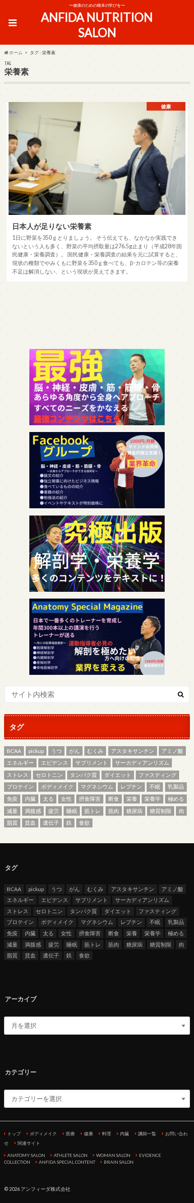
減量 (12, 811)
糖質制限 (160, 811)
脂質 (12, 822)
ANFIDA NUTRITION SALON (97, 25)
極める (176, 798)
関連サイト (29, 1143)
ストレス (17, 774)
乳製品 (176, 786)
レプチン (131, 786)
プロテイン (20, 786)
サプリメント (91, 762)
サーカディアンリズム (142, 762)
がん (74, 751)
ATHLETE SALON (71, 1155)
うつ (56, 751)
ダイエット (117, 774)
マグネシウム (97, 786)
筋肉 (113, 811)
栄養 (131, 798)
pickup (36, 751)
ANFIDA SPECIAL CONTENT (67, 1162)
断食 (113, 798)
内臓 (30, 798)
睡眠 (71, 811)
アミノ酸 (172, 751)
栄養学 (152, 798)
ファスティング (157, 774)
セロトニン (49, 774)
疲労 (53, 811)
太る (48, 798)
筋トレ (92, 811)
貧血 (30, 822)
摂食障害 (90, 798)
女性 (66, 798)
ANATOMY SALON (26, 1155)
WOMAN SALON (113, 1155)
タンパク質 (83, 774)
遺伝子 (51, 822)
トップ (14, 1133)
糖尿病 (134, 811)
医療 (70, 1133)
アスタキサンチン (132, 751)
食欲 (84, 822)
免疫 (12, 798)
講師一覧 (147, 1133)
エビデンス (54, 762)
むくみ (95, 751)
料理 (106, 1133)
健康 (88, 1133)
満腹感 (33, 811)
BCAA (14, 751)
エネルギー (20, 762)
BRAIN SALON (119, 1162)
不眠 (154, 786)
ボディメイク (57, 786)
